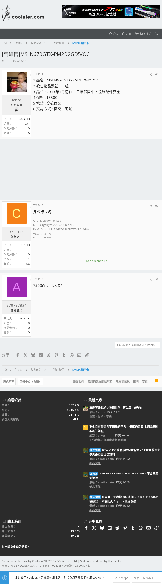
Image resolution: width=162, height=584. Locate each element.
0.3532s (57, 566)
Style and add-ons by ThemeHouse (102, 561)
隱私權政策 (123, 381)
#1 (157, 74)
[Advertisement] (81, 169)
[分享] (151, 74)
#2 (157, 206)
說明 (136, 381)
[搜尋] (156, 33)
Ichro (8, 61)
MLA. (76, 419)
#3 (157, 279)
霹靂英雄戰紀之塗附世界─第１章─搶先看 (115, 407)
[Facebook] (158, 563)
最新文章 (95, 400)
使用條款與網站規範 (100, 381)
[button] (6, 33)
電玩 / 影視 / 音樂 (100, 416)
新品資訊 (95, 463)
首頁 (145, 381)
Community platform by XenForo (39, 561)
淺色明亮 (8, 381)
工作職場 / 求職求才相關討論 (107, 440)
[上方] (151, 381)
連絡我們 (78, 381)
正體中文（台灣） (31, 381)
